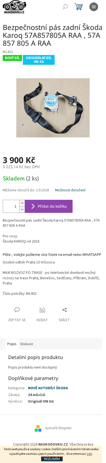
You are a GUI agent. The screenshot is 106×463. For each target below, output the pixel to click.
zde (89, 454)
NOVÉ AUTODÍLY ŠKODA (48, 388)
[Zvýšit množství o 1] (22, 203)
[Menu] (93, 6)
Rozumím (52, 458)
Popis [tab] (12, 344)
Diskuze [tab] (26, 344)
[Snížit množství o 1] (22, 209)
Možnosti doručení (70, 190)
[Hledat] (65, 6)
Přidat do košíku (52, 206)
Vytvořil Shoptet (58, 428)
